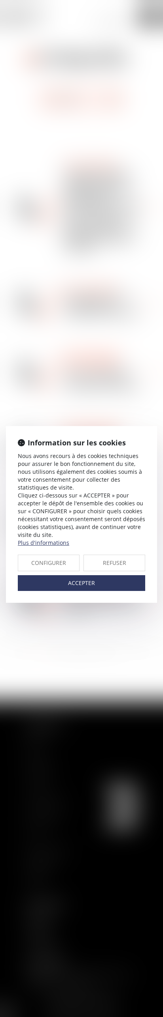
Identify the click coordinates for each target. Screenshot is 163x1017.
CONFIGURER (48, 562)
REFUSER (114, 562)
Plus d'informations (43, 542)
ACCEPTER (81, 583)
